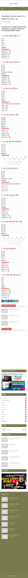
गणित (14, 416)
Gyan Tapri (14, 3)
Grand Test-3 (12, 528)
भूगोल (14, 419)
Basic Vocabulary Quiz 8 (15, 438)
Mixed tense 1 (12, 444)
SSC (14, 407)
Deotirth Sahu (6, 21)
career (14, 402)
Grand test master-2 (14, 535)
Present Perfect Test (14, 463)
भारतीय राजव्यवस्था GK (14, 400)
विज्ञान (14, 412)
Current (14, 414)
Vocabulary (14, 409)
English (14, 405)
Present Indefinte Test (14, 456)
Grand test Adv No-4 (14, 315)
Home (3, 13)
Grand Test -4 (12, 522)
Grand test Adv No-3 (14, 321)
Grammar (14, 398)
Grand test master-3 (14, 309)
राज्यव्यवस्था (14, 421)
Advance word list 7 (13, 450)
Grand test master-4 (14, 497)
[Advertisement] (14, 557)
